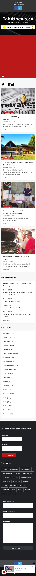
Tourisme (6, 414)
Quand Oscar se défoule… (12, 301)
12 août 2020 (7, 261)
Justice (5, 382)
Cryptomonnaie (8, 345)
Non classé (6, 386)
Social (10, 111)
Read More (6, 130)
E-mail (5, 444)
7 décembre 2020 (8, 215)
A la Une (5, 111)
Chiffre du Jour (8, 341)
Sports (5, 410)
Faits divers (7, 374)
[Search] (32, 75)
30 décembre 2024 (8, 121)
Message (6, 521)
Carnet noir (7, 337)
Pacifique (6, 390)
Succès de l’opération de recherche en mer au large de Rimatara (17, 293)
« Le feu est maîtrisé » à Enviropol (14, 308)
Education (6, 361)
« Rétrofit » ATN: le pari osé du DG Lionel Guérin (17, 315)
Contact (21, 4)
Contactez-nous (18, 548)
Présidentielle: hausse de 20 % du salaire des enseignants (17, 285)
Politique (6, 394)
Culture (5, 349)
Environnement (8, 365)
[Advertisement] (18, 54)
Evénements (7, 369)
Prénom (5, 435)
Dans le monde (7, 205)
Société (5, 406)
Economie (11, 251)
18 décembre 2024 (8, 167)
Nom (8, 501)
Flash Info (6, 378)
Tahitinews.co (18, 18)
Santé (5, 398)
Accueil (14, 4)
